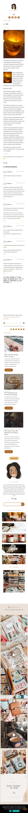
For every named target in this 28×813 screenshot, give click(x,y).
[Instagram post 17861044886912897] (14, 735)
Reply (4, 178)
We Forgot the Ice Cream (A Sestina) (10, 394)
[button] (14, 14)
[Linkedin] (12, 17)
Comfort (11, 429)
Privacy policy (16, 811)
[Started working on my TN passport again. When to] (14, 708)
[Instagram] (9, 17)
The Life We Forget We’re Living (11, 355)
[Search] (22, 504)
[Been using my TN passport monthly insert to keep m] (14, 681)
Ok (10, 811)
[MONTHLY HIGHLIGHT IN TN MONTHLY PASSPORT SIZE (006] (14, 655)
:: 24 (5, 24)
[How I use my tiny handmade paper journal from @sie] (14, 761)
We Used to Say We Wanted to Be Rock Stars (11, 432)
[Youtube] (15, 17)
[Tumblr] (19, 17)
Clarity (6, 429)
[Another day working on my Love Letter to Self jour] (14, 628)
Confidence (18, 429)
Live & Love (7, 20)
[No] (25, 809)
